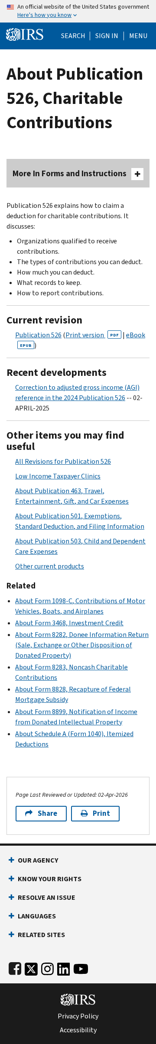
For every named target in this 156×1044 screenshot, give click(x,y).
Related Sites (41, 934)
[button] (106, 36)
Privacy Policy (78, 1016)
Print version (92, 334)
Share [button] (47, 813)
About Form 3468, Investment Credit (69, 622)
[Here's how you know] (78, 11)
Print (101, 813)
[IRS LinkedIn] (63, 967)
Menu (138, 36)
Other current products (49, 566)
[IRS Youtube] (80, 967)
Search (73, 36)
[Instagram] (47, 967)
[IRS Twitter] (31, 967)
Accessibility (78, 1030)
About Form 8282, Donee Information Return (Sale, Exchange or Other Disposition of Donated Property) (82, 645)
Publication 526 (38, 334)
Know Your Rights (49, 878)
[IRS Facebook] (15, 967)
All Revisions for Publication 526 (63, 461)
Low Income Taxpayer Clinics (58, 476)
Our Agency (38, 860)
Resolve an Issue (46, 897)
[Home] (24, 33)
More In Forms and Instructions (70, 173)
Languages (37, 916)
